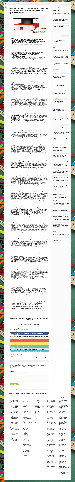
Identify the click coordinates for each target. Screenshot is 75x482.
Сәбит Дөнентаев (62, 436)
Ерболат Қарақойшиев (51, 462)
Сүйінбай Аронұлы (63, 434)
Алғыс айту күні (26, 406)
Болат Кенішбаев (50, 429)
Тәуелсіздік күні (26, 450)
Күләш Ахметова (50, 450)
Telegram (23, 329)
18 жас (36, 412)
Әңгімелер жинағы (14, 422)
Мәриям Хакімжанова (63, 413)
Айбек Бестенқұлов (51, 412)
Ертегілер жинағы (14, 424)
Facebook (11, 329)
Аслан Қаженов (50, 408)
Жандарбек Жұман (50, 436)
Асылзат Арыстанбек (51, 411)
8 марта (24, 408)
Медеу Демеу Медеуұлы (64, 415)
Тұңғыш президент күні (27, 445)
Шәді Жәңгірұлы (62, 461)
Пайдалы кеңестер (14, 433)
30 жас (36, 415)
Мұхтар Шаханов (62, 418)
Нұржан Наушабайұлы (63, 422)
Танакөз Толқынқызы (63, 441)
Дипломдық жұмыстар (17, 354)
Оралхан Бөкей (62, 428)
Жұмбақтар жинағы (14, 406)
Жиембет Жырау (50, 439)
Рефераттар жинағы (14, 410)
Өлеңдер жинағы (13, 416)
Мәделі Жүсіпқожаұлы (63, 406)
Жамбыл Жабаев (50, 433)
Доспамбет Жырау (50, 432)
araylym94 (41, 357)
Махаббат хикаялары (14, 429)
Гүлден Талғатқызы (61, 119)
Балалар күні (25, 427)
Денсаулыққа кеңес (14, 435)
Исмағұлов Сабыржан (51, 446)
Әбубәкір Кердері (50, 415)
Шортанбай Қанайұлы (63, 468)
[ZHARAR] (6, 4)
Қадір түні (37, 426)
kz (11, 354)
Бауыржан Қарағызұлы (51, 423)
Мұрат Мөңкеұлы (62, 407)
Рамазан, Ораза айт (27, 454)
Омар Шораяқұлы (62, 424)
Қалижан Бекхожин (51, 456)
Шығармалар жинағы (14, 417)
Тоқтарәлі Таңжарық (63, 445)
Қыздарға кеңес (13, 439)
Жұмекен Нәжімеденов (51, 443)
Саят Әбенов (61, 435)
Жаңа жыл (25, 399)
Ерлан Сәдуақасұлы (51, 466)
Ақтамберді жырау (50, 405)
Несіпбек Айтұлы (62, 421)
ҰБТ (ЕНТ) (12, 432)
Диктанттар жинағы (14, 400)
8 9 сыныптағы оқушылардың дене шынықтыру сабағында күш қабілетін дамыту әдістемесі (31, 393)
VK (14, 329)
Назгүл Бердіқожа (62, 419)
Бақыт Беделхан (50, 418)
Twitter (27, 329)
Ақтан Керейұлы (50, 402)
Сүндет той (37, 404)
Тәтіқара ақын (62, 443)
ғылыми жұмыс (28, 318)
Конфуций (56, 41)
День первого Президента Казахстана (25, 448)
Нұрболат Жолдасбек (63, 423)
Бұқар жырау (49, 430)
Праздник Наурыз (26, 411)
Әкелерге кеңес (13, 440)
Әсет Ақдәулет (50, 417)
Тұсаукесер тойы (38, 407)
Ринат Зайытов (62, 430)
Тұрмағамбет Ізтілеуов (63, 447)
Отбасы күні (25, 433)
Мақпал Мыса (62, 404)
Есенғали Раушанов (51, 460)
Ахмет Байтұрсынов (51, 400)
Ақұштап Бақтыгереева (51, 401)
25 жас (36, 413)
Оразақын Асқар (62, 429)
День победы (25, 424)
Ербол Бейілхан (50, 461)
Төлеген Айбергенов (63, 446)
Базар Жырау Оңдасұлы (51, 424)
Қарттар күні (25, 435)
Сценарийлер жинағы (14, 411)
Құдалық (36, 401)
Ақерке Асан (49, 404)
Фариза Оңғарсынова (63, 471)
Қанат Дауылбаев (50, 451)
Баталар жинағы (13, 423)
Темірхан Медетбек (63, 444)
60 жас (36, 419)
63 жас (36, 421)
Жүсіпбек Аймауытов (51, 444)
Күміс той (37, 411)
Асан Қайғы (49, 407)
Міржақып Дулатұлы (63, 417)
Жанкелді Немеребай (51, 438)
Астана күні (25, 429)
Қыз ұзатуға (37, 400)
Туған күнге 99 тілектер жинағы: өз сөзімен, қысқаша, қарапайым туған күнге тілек (27, 365)
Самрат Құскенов (57, 77)
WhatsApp (18, 329)
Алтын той (37, 410)
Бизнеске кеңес (13, 434)
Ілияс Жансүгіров (62, 474)
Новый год (25, 400)
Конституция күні (26, 430)
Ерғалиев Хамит (50, 465)
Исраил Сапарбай (50, 447)
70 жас (36, 422)
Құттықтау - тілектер (14, 428)
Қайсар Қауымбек (50, 455)
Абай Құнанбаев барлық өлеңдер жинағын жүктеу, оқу (21, 366)
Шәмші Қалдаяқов (63, 465)
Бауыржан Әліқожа (51, 422)
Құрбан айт (25, 455)
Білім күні (24, 432)
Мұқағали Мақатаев (63, 416)
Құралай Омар (50, 458)
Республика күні (26, 440)
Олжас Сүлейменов (63, 426)
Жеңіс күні (25, 423)
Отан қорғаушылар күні (27, 422)
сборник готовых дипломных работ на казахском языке (35, 390)
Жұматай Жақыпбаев (51, 440)
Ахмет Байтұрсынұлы (58, 26)
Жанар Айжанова (50, 434)
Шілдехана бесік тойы (39, 406)
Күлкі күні (24, 412)
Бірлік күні (25, 416)
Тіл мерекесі (25, 434)
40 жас (36, 416)
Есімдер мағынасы (14, 426)
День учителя (25, 438)
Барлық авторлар (56, 69)
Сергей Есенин (62, 438)
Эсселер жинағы (13, 418)
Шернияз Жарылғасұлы (64, 467)
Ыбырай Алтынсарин (63, 472)
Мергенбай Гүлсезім (58, 115)
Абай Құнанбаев (50, 399)
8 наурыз (24, 407)
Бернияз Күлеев (50, 426)
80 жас (36, 423)
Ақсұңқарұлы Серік (51, 406)
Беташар (36, 408)
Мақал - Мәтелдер (14, 405)
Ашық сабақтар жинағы (15, 399)
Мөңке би (61, 412)
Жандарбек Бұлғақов (51, 435)
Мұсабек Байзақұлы (63, 408)
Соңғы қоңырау (26, 426)
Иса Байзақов (49, 445)
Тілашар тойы (37, 405)
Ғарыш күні (25, 413)
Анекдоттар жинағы (14, 419)
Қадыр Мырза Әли (50, 454)
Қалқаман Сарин (50, 452)
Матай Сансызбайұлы (63, 405)
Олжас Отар (61, 427)
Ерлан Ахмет (49, 463)
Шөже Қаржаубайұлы (63, 469)
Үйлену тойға (37, 399)
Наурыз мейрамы (26, 410)
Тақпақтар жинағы (14, 401)
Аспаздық (12, 421)
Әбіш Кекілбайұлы (50, 416)
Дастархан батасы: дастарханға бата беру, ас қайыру (21, 367)
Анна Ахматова (50, 413)
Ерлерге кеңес (13, 438)
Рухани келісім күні (26, 439)
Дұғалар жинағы (13, 427)
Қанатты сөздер (13, 430)
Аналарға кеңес (13, 441)
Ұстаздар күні (25, 436)
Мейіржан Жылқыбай (58, 102)
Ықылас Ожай (62, 473)
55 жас (36, 418)
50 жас (36, 417)
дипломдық (14, 318)
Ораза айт (37, 424)
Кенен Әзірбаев (50, 449)
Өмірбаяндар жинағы (14, 415)
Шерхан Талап (62, 466)
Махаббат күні (25, 415)
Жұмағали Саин (50, 441)
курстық (20, 318)
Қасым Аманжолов (51, 457)
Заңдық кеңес (13, 436)
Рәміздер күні (25, 428)
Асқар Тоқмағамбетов (51, 410)
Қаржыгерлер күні (26, 444)
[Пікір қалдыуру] (6, 8)
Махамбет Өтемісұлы (63, 399)
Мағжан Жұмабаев (63, 400)
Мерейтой (37, 402)
